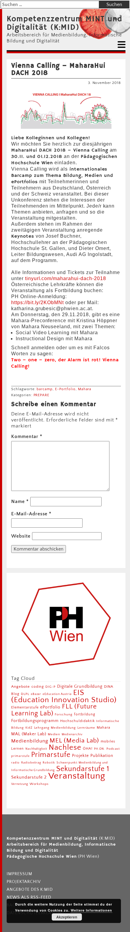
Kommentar (26, 436)
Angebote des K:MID (30, 889)
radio (15, 762)
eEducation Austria (57, 694)
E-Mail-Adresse (31, 514)
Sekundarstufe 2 (29, 777)
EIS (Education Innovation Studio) (64, 696)
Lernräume (86, 728)
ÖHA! (88, 749)
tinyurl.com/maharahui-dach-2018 (65, 278)
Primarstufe (51, 755)
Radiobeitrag (31, 762)
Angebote (20, 686)
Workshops (39, 784)
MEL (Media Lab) (74, 740)
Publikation (102, 755)
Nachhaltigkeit (36, 749)
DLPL (25, 694)
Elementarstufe (25, 707)
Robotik (49, 762)
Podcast (113, 749)
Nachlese (65, 747)
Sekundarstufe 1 (82, 769)
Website (21, 536)
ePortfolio (50, 707)
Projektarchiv (24, 881)
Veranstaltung (76, 776)
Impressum (19, 874)
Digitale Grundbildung (79, 686)
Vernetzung (19, 784)
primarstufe (20, 756)
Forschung (64, 714)
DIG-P (50, 687)
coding (37, 687)
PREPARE (42, 395)
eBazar (36, 694)
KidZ (29, 728)
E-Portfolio (65, 389)
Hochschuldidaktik (77, 721)
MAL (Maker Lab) (28, 734)
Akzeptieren (66, 917)
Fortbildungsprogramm (35, 720)
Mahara (85, 389)
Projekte (80, 755)
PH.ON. (99, 749)
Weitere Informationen (91, 910)
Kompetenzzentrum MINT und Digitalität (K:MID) (64, 23)
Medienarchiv (72, 734)
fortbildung (84, 714)
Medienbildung (29, 741)
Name (20, 501)
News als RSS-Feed (29, 897)
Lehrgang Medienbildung (55, 728)
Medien (54, 734)
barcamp (45, 389)
